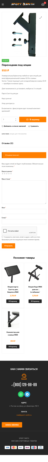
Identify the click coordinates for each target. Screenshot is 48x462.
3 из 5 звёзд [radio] (7, 173)
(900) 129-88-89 (24, 385)
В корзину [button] (13, 301)
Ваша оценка (7, 171)
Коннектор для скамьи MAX (13, 333)
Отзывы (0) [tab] (7, 143)
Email (4, 218)
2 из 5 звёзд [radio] (4, 173)
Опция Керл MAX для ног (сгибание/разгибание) (35, 289)
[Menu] (3, 4)
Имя (4, 208)
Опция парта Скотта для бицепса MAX (13, 289)
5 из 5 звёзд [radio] (11, 173)
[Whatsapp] (21, 394)
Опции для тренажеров (18, 134)
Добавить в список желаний (15, 126)
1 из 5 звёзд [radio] (2, 173)
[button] (40, 17)
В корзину (34, 119)
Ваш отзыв (6, 179)
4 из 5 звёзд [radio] (9, 173)
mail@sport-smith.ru (24, 415)
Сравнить (35, 126)
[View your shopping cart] (43, 4)
